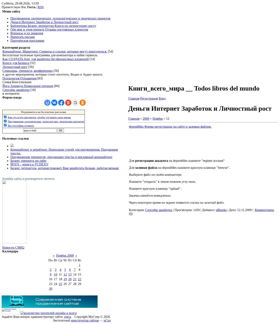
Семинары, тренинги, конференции (27, 70)
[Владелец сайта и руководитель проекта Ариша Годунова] (14, 242)
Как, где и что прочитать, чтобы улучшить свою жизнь (39, 117)
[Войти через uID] (47, 103)
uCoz (107, 320)
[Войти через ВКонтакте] (54, 103)
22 (79, 279)
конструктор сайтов (85, 320)
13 (70, 274)
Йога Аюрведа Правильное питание (27, 86)
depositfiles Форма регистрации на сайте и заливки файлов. (170, 126)
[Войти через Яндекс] (68, 103)
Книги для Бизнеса (15, 63)
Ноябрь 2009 (65, 255)
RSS (41, 7)
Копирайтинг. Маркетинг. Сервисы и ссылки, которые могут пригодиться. (54, 51)
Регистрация (149, 98)
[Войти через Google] (75, 102)
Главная (133, 98)
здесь (67, 316)
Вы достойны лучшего (21, 125)
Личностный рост (14, 67)
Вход (162, 98)
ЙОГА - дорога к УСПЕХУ (29, 164)
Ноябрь (158, 118)
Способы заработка (16, 90)
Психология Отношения (19, 78)
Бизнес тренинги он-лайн (28, 160)
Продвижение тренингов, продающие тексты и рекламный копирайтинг (61, 157)
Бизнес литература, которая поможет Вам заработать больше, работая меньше (64, 168)
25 (60, 284)
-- (3, 244)
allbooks (221, 210)
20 (70, 279)
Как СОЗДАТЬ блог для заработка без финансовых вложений (45, 59)
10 (55, 274)
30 (50, 288)
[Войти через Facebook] (61, 103)
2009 (146, 118)
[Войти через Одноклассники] (83, 103)
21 (74, 279)
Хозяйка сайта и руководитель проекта (28, 178)
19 (65, 279)
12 (65, 274)
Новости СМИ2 (13, 247)
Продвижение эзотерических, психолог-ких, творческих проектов (46, 121)
